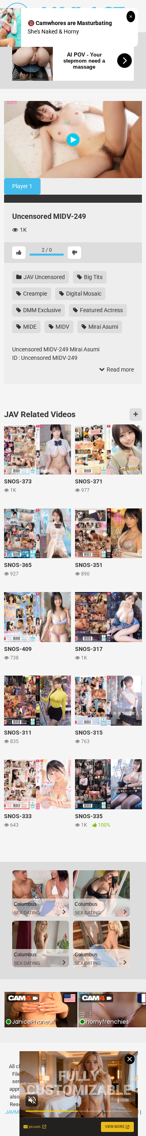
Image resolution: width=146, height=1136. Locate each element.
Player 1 (22, 186)
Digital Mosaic (83, 293)
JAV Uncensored (43, 277)
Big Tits (93, 277)
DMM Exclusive (41, 310)
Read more (119, 369)
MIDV (61, 326)
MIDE (29, 326)
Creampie (34, 293)
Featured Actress (101, 310)
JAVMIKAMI (19, 1112)
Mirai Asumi (102, 326)
